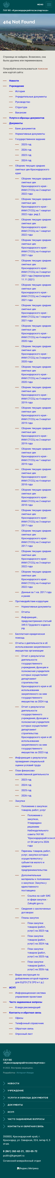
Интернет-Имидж (25, 1072)
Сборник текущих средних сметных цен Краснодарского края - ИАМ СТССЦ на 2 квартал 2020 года (36, 374)
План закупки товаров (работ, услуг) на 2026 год (38, 965)
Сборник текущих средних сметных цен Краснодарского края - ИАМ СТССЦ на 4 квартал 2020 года (36, 333)
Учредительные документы (31, 96)
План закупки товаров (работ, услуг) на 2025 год (38, 952)
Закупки (20, 800)
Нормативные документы (30, 133)
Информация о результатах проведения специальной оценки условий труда (31, 761)
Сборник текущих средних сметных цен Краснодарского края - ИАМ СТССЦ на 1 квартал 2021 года (36, 313)
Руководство (22, 101)
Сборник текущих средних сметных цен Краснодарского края (32, 169)
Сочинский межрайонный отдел (22, 1160)
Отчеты (25, 611)
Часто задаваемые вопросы (25, 1002)
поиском (43, 68)
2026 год (26, 149)
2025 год (26, 144)
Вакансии (20, 112)
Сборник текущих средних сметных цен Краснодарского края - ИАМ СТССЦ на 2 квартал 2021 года (36, 292)
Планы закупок (30, 917)
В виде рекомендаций (27, 1007)
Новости (14, 80)
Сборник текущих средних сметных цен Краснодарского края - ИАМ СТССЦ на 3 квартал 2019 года (36, 415)
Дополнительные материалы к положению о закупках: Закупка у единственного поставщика (35, 883)
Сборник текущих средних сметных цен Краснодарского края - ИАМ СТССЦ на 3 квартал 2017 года (36, 518)
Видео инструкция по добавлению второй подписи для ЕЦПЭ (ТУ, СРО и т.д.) (31, 978)
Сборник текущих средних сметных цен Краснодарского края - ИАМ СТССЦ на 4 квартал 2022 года (36, 579)
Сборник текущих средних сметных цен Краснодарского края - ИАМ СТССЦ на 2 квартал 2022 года (36, 186)
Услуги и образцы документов (26, 117)
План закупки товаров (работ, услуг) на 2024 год (38, 940)
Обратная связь (24, 1028)
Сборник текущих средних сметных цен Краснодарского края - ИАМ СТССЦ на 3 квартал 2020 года (36, 354)
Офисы (19, 1018)
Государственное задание (30, 139)
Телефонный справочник (29, 1023)
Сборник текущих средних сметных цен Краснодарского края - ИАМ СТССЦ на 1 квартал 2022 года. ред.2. (36, 207)
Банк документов (25, 128)
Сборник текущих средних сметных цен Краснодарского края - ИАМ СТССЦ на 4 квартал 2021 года (36, 248)
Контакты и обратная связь (25, 1012)
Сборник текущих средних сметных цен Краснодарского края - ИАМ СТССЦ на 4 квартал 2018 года (36, 477)
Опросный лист (24, 1033)
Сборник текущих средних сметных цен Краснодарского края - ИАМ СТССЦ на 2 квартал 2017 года (36, 538)
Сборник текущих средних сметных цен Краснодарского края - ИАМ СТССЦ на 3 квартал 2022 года (36, 559)
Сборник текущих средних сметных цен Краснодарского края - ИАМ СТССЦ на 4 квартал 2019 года (36, 395)
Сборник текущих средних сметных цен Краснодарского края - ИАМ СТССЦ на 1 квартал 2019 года (36, 456)
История (20, 91)
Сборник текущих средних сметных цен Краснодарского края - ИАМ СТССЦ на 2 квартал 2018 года (36, 497)
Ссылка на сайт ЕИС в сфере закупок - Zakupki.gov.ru (39, 899)
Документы (16, 123)
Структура (21, 107)
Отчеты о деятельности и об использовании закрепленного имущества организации (33, 647)
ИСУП (12, 987)
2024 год (26, 160)
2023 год (26, 155)
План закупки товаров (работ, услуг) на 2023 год (38, 927)
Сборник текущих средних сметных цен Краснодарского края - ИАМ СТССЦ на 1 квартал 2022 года (36, 227)
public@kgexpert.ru (14, 1155)
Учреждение (16, 86)
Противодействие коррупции (31, 601)
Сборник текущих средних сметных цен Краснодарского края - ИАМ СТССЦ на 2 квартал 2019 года (36, 436)
